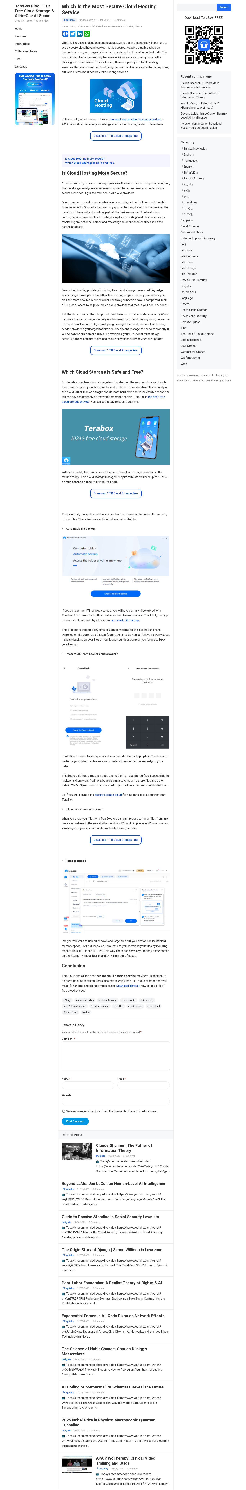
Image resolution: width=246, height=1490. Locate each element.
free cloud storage (100, 1006)
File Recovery (189, 256)
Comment (68, 1038)
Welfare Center (190, 358)
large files (118, 1006)
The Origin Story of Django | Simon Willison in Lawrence (112, 1249)
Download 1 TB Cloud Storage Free (115, 136)
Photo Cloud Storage (194, 310)
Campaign (187, 220)
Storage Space (70, 1012)
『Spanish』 (188, 166)
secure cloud (153, 1006)
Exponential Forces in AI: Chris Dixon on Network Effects (113, 1315)
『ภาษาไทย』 (190, 202)
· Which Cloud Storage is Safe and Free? (89, 163)
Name (66, 1079)
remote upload (135, 1006)
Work (184, 363)
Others (185, 304)
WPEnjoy (226, 380)
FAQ (183, 244)
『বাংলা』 (186, 196)
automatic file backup (125, 620)
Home (19, 28)
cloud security (129, 1000)
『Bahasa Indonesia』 (194, 148)
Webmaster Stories (193, 352)
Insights (100, 1156)
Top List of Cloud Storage (197, 334)
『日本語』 (188, 208)
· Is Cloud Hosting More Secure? (84, 158)
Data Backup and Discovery (198, 238)
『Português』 (190, 160)
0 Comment (120, 20)
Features (20, 36)
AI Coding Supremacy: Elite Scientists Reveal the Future (113, 1387)
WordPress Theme (208, 380)
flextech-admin (87, 20)
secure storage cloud (108, 794)
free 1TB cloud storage (75, 1006)
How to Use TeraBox (194, 280)
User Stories (188, 345)
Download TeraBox (128, 986)
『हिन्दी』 (186, 190)
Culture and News (26, 51)
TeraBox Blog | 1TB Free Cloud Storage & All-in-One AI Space (34, 11)
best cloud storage (108, 1000)
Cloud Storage (190, 226)
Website (66, 1095)
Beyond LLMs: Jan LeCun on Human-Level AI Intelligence (113, 1183)
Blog (73, 26)
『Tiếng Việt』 (190, 172)
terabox (86, 1012)
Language (21, 66)
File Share (187, 262)
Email (121, 1079)
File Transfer (189, 274)
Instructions (22, 44)
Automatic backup (85, 1000)
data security (147, 1000)
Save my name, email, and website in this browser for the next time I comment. (111, 1111)
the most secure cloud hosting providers (135, 119)
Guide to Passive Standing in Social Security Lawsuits (110, 1216)
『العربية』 (187, 184)
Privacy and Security (194, 316)
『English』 (68, 1189)
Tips (18, 59)
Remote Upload (190, 322)
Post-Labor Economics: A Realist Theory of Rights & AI (112, 1282)
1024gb (67, 1000)
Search (223, 7)
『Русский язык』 (193, 178)
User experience (191, 340)
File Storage (188, 268)
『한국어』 (188, 214)
